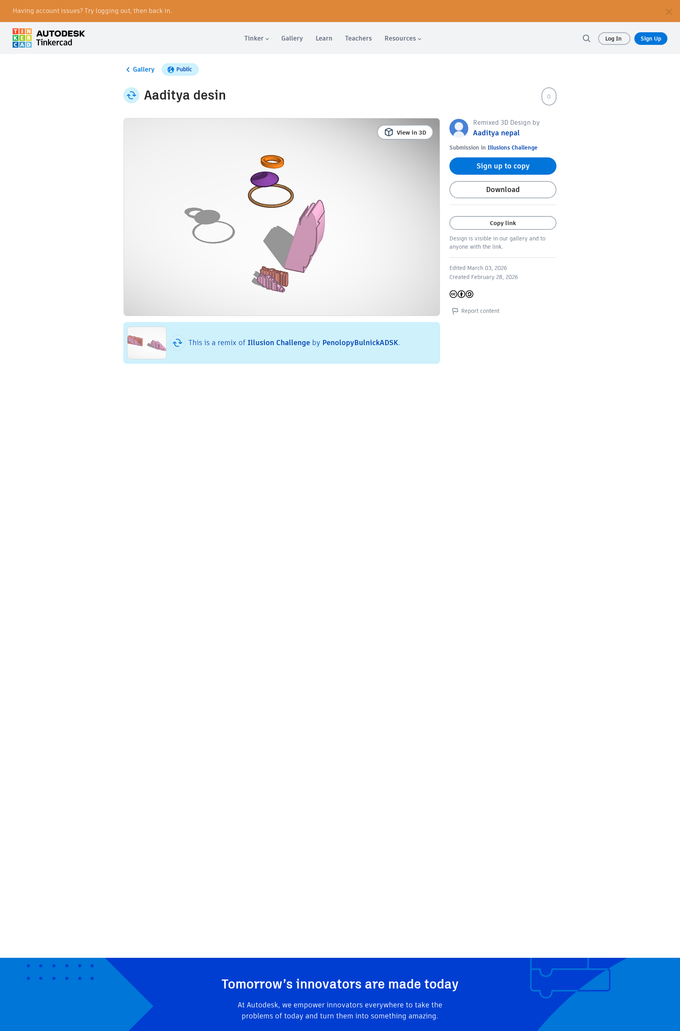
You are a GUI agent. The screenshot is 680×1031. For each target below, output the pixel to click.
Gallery (144, 69)
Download (503, 189)
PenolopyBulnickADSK (360, 342)
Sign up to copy (503, 166)
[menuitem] (256, 38)
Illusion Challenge (279, 342)
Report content (480, 311)
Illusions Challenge (513, 148)
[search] (586, 38)
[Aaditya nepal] (458, 128)
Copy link (503, 223)
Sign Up (651, 38)
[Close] (669, 11)
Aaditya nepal (496, 133)
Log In (614, 38)
